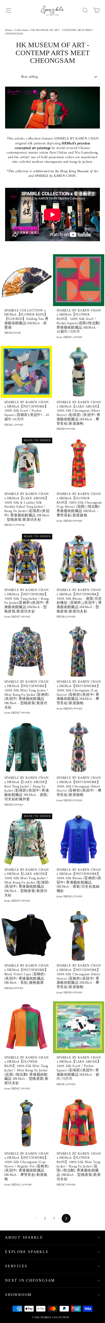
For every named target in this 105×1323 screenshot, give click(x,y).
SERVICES (16, 1266)
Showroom (18, 1295)
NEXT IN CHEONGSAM (30, 1280)
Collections (21, 30)
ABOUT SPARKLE (24, 1237)
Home (8, 30)
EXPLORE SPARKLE (27, 1252)
